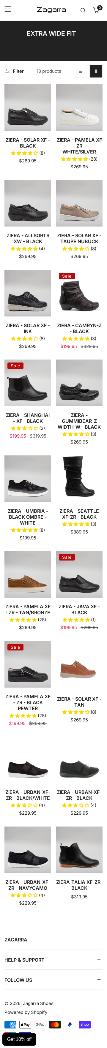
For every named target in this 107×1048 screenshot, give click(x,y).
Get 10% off (19, 1039)
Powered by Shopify (25, 1012)
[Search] (82, 10)
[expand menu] (7, 10)
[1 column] (80, 71)
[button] (96, 10)
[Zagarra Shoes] (51, 10)
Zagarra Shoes (38, 1003)
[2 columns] (96, 71)
